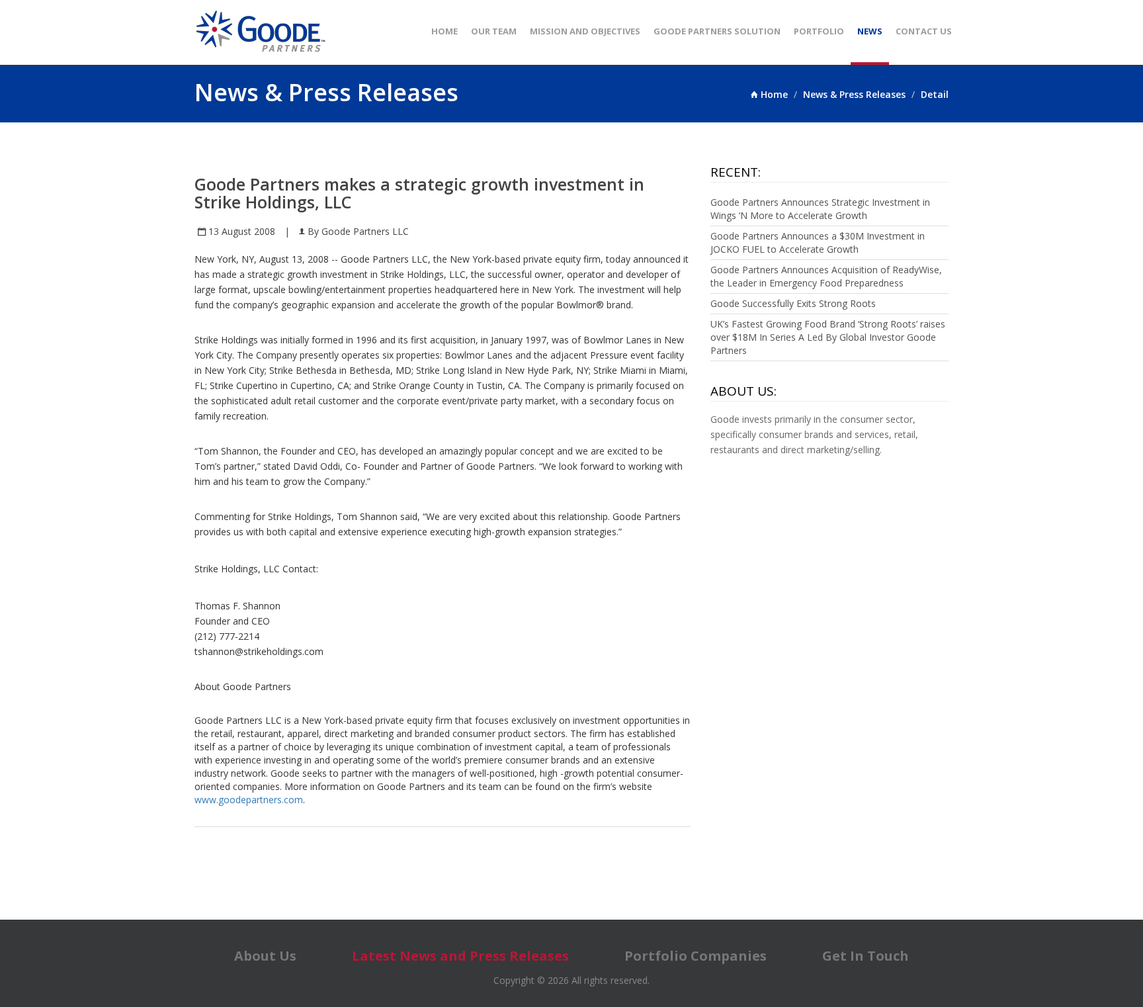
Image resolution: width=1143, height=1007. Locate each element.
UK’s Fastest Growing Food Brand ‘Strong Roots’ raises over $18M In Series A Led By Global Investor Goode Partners (827, 337)
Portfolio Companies (695, 956)
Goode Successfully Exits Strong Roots (793, 303)
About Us (265, 956)
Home (444, 31)
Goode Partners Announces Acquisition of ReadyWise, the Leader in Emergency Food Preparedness (826, 276)
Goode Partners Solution (717, 31)
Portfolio (819, 31)
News (869, 31)
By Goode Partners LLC (357, 231)
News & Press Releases (854, 94)
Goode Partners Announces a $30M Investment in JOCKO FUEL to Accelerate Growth (817, 242)
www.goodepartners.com (248, 799)
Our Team (494, 31)
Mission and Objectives (585, 31)
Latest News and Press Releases (460, 956)
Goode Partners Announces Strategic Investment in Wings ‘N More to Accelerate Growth (820, 209)
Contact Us (924, 31)
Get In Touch (865, 956)
